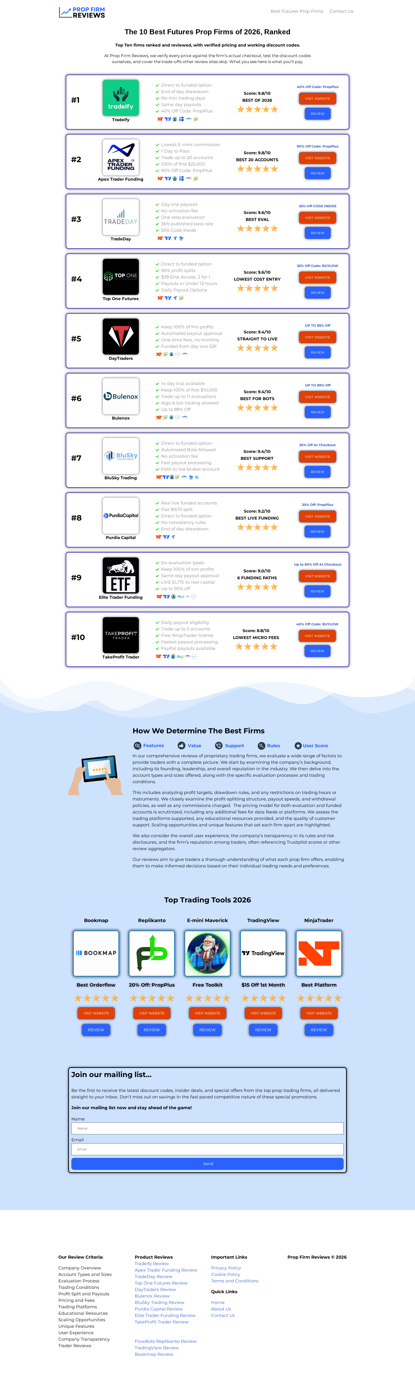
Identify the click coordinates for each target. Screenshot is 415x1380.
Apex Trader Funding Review (166, 1270)
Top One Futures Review (161, 1283)
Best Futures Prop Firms (297, 11)
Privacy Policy (226, 1268)
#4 (76, 279)
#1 (75, 100)
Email (77, 1140)
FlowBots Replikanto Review (166, 1341)
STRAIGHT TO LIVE (257, 339)
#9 (76, 577)
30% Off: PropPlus (317, 505)
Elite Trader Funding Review (165, 1315)
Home (218, 1302)
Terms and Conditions (234, 1281)
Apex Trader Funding (120, 179)
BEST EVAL (257, 219)
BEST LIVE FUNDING (257, 518)
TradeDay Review (153, 1276)
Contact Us (342, 11)
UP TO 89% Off (317, 385)
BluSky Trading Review (159, 1302)
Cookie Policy (225, 1274)
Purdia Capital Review (159, 1309)
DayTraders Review (155, 1289)
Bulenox (121, 418)
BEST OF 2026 (257, 100)
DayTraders (121, 358)
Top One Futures (121, 298)
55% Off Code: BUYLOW (317, 266)
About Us (221, 1309)
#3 (76, 219)
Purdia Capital (121, 537)
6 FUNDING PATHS (257, 577)
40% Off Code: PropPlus (318, 86)
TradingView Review (157, 1347)
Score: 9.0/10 (257, 571)
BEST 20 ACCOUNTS (257, 159)
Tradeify (120, 119)
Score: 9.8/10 (257, 93)
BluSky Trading (120, 477)
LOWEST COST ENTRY (257, 279)
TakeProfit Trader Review (162, 1322)
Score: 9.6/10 (257, 212)
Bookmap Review (154, 1354)
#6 (76, 398)
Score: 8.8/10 (256, 630)
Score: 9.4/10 (257, 332)
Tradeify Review (152, 1263)
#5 (76, 338)
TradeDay (121, 239)
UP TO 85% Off (317, 325)
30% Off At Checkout (317, 445)
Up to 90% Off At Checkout (317, 564)
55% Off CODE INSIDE (317, 206)
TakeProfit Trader (120, 657)
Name (78, 1119)
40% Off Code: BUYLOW (317, 624)
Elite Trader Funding (121, 597)
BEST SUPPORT (257, 458)
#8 (76, 517)
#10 (78, 637)
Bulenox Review (152, 1296)
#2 (76, 159)
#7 (76, 458)
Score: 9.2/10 (257, 511)
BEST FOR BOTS (257, 398)
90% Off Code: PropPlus (317, 146)
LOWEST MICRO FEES (256, 637)
